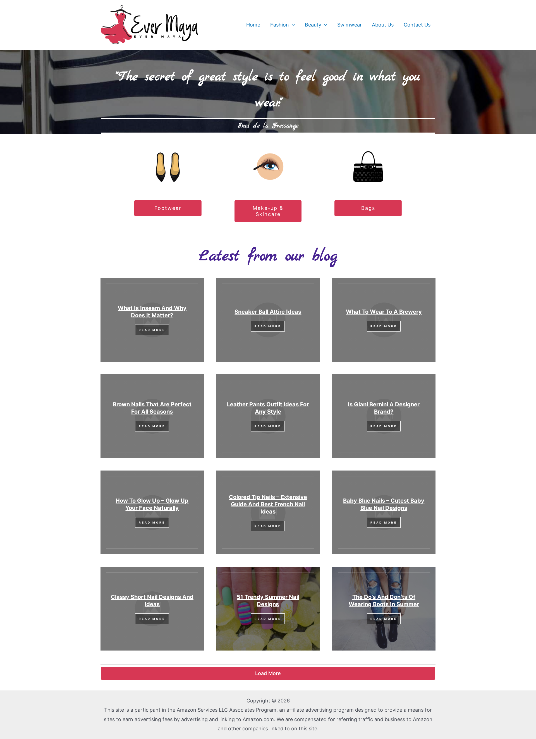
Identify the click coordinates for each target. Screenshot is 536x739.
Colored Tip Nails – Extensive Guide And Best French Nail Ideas (268, 504)
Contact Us (417, 25)
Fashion (279, 25)
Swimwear (349, 25)
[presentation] (292, 25)
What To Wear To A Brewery (384, 311)
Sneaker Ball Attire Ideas (267, 311)
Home (253, 25)
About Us (383, 25)
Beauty (313, 25)
